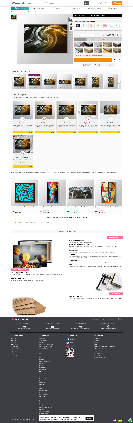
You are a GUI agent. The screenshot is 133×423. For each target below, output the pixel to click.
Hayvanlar (41, 384)
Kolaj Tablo (13, 342)
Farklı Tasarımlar (15, 353)
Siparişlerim (96, 319)
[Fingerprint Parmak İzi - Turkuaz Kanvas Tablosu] (24, 192)
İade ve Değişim (112, 319)
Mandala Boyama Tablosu (45, 407)
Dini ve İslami (42, 367)
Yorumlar (96, 340)
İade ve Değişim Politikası (100, 357)
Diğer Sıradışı (42, 409)
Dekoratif (41, 365)
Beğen (115, 60)
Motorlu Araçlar (42, 380)
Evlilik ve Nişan (14, 352)
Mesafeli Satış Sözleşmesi (100, 355)
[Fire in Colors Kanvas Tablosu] (52, 192)
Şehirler (40, 398)
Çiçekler (41, 363)
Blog (95, 344)
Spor (40, 400)
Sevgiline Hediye (15, 346)
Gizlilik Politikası (58, 419)
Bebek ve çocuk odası (44, 361)
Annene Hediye (14, 344)
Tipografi (41, 402)
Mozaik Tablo (14, 340)
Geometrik (41, 373)
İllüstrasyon (41, 375)
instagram (72, 346)
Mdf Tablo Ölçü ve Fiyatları (45, 348)
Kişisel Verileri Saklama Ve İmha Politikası (104, 346)
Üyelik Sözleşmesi (98, 348)
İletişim (120, 319)
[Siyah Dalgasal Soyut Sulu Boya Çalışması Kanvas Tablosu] (80, 192)
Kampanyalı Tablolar (44, 411)
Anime (40, 355)
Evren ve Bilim (42, 369)
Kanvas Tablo (42, 338)
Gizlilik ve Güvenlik (99, 352)
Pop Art (40, 388)
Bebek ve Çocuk (15, 348)
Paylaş (120, 60)
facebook (72, 339)
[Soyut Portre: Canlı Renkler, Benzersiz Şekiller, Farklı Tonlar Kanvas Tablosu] (108, 192)
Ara (86, 3)
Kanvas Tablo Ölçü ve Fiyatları (46, 344)
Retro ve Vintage (43, 390)
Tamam (89, 418)
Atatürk (40, 353)
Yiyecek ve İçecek (43, 403)
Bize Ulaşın (97, 338)
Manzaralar (41, 377)
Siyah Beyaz (42, 396)
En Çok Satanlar (43, 340)
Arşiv (40, 357)
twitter (71, 342)
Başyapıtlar (41, 359)
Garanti (96, 342)
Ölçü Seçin (78, 35)
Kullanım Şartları (98, 350)
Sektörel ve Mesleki (43, 413)
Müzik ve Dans (42, 382)
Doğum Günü (14, 350)
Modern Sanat (42, 378)
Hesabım (103, 319)
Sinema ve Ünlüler (43, 394)
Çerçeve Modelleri (43, 352)
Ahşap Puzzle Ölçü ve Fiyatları (46, 350)
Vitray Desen (42, 405)
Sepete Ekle (93, 60)
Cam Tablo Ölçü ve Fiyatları (45, 346)
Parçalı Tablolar (14, 355)
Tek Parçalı (13, 338)
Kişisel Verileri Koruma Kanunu (101, 353)
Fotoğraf (41, 371)
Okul (40, 386)
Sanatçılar (41, 342)
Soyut (40, 392)
